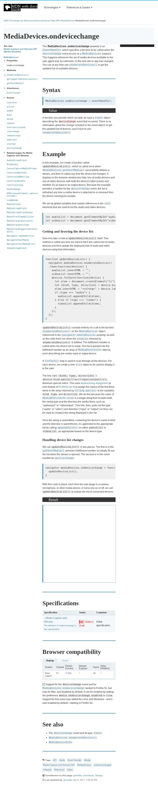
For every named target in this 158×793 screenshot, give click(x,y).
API (54, 760)
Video (70, 769)
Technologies (51, 7)
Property (47, 769)
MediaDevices (68, 20)
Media (87, 760)
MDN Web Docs (20, 7)
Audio (62, 760)
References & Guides (78, 7)
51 (66, 673)
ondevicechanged (102, 765)
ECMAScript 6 (66, 387)
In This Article (128, 45)
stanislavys (88, 775)
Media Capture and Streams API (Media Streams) (20, 50)
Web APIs (55, 20)
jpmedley (77, 775)
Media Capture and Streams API (59, 765)
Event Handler (74, 760)
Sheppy (99, 775)
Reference (59, 769)
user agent (48, 61)
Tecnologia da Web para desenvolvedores (29, 20)
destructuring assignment (94, 383)
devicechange (52, 53)
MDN (6, 20)
